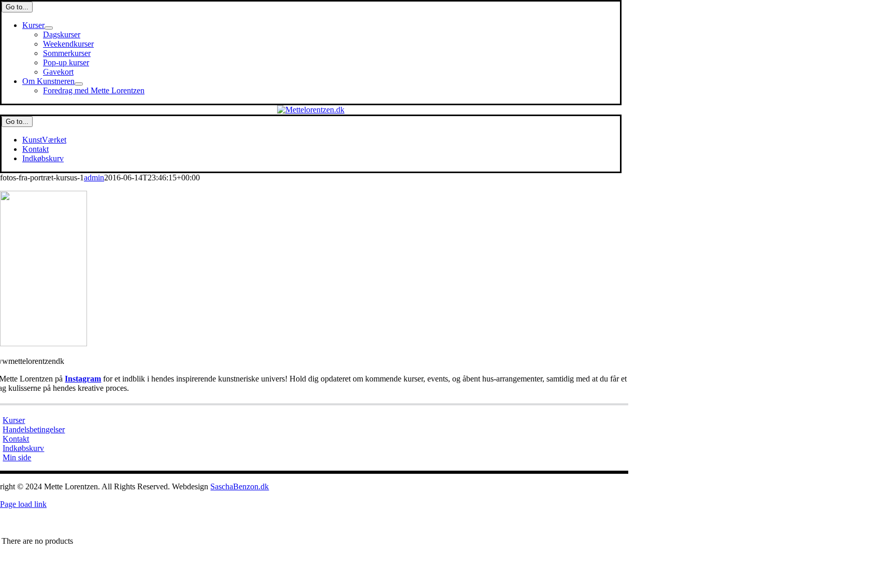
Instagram (83, 378)
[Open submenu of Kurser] (49, 28)
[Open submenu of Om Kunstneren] (79, 84)
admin (94, 177)
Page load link (23, 504)
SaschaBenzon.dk (239, 486)
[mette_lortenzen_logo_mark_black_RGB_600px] (310, 109)
